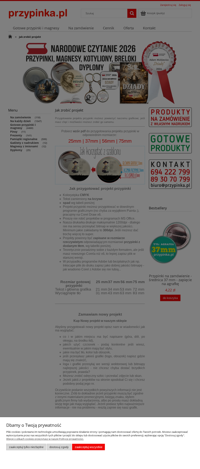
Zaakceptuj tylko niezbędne (26, 447)
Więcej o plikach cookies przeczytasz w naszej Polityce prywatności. (45, 439)
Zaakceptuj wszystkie (88, 447)
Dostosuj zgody (59, 447)
